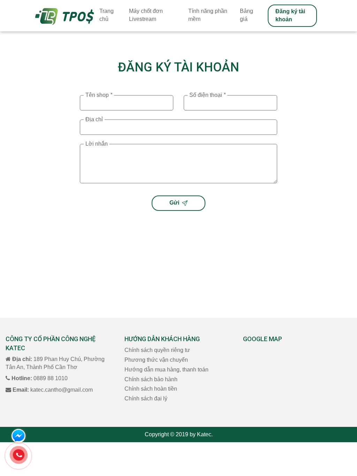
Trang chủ (106, 15)
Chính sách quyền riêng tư (157, 350)
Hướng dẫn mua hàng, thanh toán (166, 370)
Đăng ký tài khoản (290, 15)
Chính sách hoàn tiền (150, 389)
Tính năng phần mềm (207, 15)
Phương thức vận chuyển (156, 360)
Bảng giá (246, 15)
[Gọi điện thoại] (18, 455)
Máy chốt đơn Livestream (146, 15)
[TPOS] (64, 15)
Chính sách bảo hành (150, 379)
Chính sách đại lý (145, 398)
